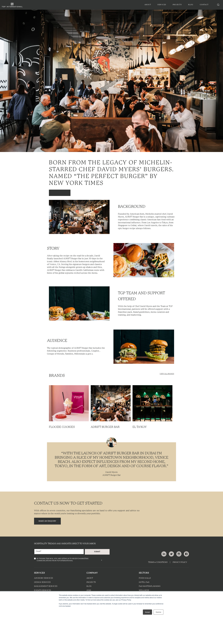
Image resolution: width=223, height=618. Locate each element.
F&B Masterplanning (150, 586)
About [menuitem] (148, 4)
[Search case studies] (218, 5)
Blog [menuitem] (190, 4)
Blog (89, 586)
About (89, 578)
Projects (91, 582)
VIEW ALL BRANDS (167, 373)
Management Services (45, 586)
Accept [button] (147, 612)
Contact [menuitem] (204, 4)
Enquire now (60, 193)
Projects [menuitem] (177, 4)
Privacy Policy (180, 562)
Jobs (88, 590)
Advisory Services (43, 578)
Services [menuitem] (161, 4)
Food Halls (145, 578)
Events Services (42, 590)
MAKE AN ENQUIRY (47, 521)
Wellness (144, 590)
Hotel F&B (144, 582)
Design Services (42, 582)
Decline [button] (158, 612)
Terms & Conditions (158, 562)
